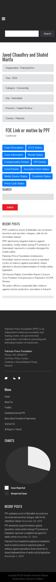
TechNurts (39, 578)
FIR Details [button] (40, 162)
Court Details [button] (11, 169)
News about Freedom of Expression (20, 418)
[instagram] (20, 377)
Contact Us (10, 423)
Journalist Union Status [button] (36, 169)
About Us (9, 402)
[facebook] (7, 377)
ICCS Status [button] (35, 147)
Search (47, 33)
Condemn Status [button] (41, 176)
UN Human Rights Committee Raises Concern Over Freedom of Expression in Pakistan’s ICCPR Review (27, 278)
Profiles (8, 407)
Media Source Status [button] (15, 176)
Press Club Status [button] (14, 183)
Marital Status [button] (35, 154)
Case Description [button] (13, 147)
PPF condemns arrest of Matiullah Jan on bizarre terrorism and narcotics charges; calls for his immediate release (27, 233)
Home (7, 396)
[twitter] (13, 377)
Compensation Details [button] (16, 162)
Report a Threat (14, 429)
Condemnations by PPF (15, 412)
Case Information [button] (13, 154)
